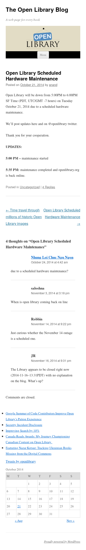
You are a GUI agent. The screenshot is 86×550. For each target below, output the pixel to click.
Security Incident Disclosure (24, 425)
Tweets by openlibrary (21, 461)
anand (53, 85)
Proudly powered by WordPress (62, 541)
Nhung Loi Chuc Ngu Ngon (52, 257)
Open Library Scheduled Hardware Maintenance (61, 217)
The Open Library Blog (37, 9)
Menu (43, 55)
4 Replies (48, 187)
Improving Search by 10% (22, 430)
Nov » (71, 520)
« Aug (19, 520)
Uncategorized (30, 187)
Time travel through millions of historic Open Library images (24, 217)
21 (19, 506)
